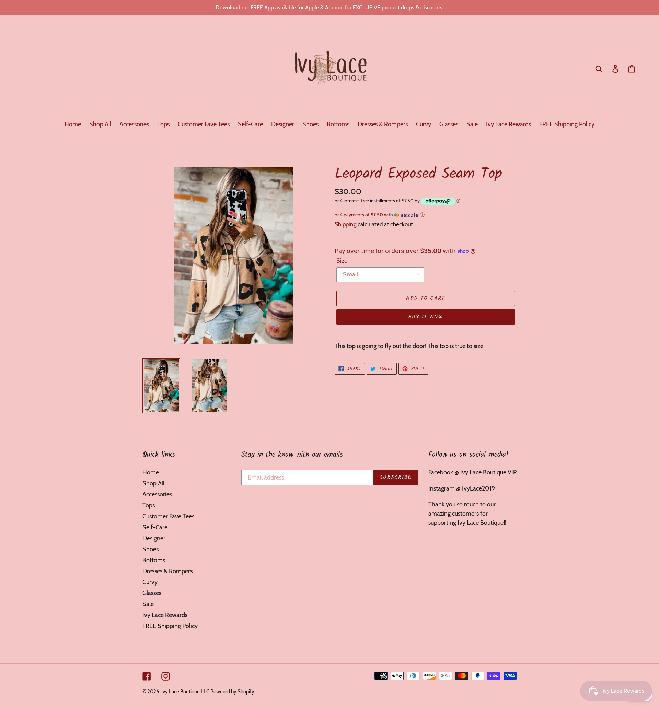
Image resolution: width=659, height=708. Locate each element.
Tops (148, 505)
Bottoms (153, 560)
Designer (153, 538)
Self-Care (154, 527)
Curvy (150, 582)
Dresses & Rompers (167, 571)
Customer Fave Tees (168, 516)
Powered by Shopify (232, 691)
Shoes (150, 549)
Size (341, 260)
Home (150, 472)
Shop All (153, 483)
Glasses (151, 593)
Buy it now (425, 316)
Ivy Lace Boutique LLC (185, 691)
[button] (426, 215)
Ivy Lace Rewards (164, 615)
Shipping (345, 224)
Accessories (157, 494)
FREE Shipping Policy (170, 626)
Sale (148, 604)
